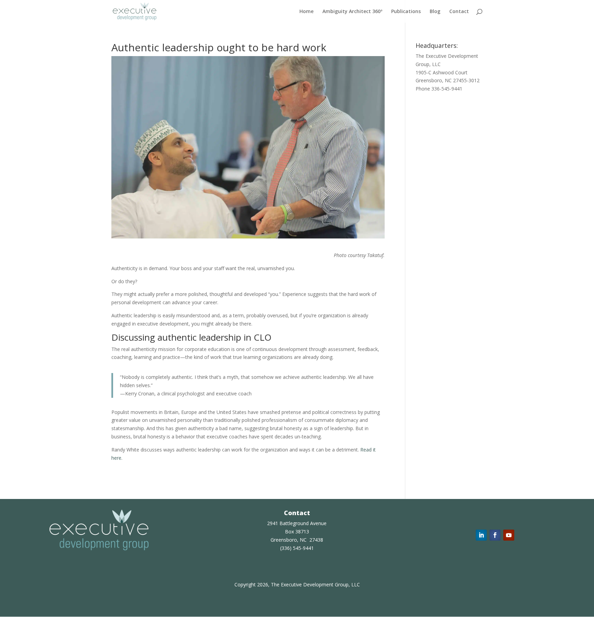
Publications (406, 11)
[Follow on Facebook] (495, 535)
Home (306, 11)
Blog (435, 11)
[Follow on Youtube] (508, 535)
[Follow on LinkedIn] (481, 535)
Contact (459, 11)
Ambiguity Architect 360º (352, 11)
